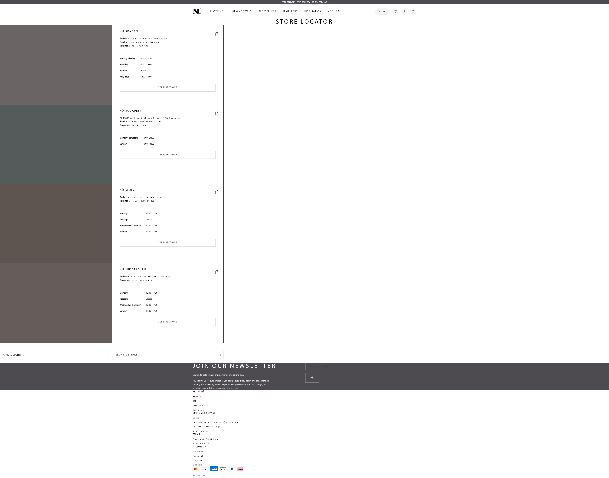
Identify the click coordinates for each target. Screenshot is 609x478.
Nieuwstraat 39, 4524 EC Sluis (145, 197)
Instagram (198, 452)
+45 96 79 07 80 (139, 46)
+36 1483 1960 (139, 125)
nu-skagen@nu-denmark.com (142, 42)
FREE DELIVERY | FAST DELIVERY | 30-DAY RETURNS (304, 2)
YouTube (197, 460)
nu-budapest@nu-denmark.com (143, 122)
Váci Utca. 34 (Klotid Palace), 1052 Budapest (154, 118)
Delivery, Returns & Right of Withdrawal (216, 422)
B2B (194, 401)
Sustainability (201, 410)
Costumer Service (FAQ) (206, 427)
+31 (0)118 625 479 (141, 280)
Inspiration (312, 11)
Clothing (217, 12)
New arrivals (242, 12)
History (197, 397)
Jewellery (290, 12)
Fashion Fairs (200, 406)
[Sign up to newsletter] (312, 377)
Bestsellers (267, 12)
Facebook (198, 456)
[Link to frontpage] (197, 11)
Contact (197, 418)
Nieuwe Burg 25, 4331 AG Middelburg (149, 277)
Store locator (200, 431)
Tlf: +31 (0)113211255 (143, 201)
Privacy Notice (201, 444)
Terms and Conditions (205, 439)
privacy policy (244, 381)
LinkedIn (198, 465)
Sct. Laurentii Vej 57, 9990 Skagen (148, 39)
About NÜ (335, 12)
